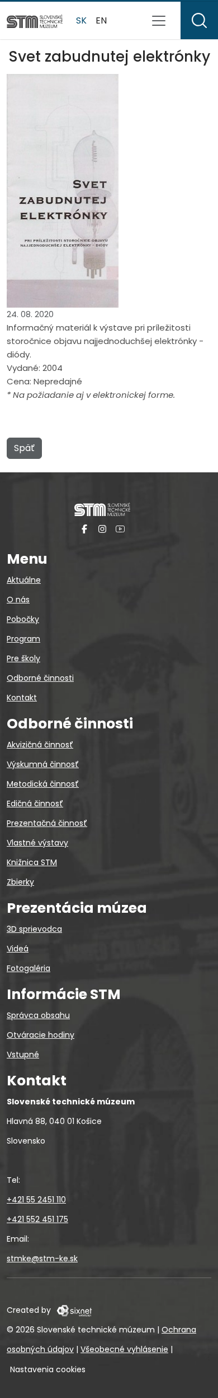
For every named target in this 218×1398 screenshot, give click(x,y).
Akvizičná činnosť (40, 744)
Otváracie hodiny (40, 1035)
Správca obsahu (38, 1015)
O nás (18, 599)
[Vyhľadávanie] (199, 20)
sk (81, 20)
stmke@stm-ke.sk (42, 1258)
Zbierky (20, 882)
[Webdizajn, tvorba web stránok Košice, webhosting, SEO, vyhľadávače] (73, 1310)
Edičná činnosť (35, 803)
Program (23, 638)
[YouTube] (120, 528)
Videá (18, 948)
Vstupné (23, 1054)
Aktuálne (24, 580)
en (101, 20)
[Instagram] (102, 528)
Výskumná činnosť (43, 764)
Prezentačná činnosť (47, 823)
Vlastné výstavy (37, 842)
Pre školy (23, 658)
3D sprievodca (34, 929)
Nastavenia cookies (48, 1369)
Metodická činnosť (43, 783)
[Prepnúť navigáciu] (158, 20)
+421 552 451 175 (37, 1219)
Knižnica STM (32, 862)
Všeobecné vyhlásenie (124, 1349)
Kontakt (22, 697)
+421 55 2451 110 (36, 1199)
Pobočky (23, 619)
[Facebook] (84, 528)
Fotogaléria (28, 968)
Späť (24, 448)
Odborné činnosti (40, 678)
